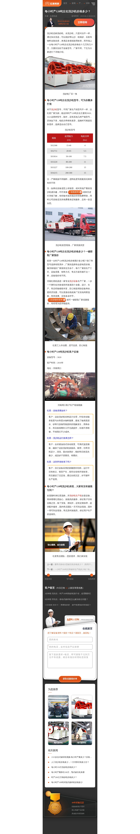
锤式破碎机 (81, 743)
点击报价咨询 (56, 300)
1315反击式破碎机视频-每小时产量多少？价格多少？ (71, 757)
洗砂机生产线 (75, 495)
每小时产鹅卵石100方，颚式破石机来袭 (68, 772)
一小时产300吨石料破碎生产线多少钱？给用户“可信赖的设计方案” (82, 569)
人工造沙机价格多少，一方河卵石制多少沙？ (70, 762)
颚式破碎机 (58, 743)
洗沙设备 (73, 281)
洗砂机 (81, 716)
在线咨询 (75, 192)
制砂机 (58, 716)
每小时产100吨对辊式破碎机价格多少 (67, 782)
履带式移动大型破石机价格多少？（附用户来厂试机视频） (79, 564)
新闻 (74, 3)
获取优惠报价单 (70, 679)
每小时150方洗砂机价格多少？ (64, 767)
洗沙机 (54, 109)
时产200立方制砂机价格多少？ (64, 777)
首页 (65, 3)
